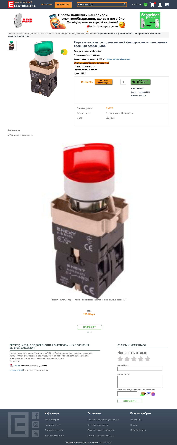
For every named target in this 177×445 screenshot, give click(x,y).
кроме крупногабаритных (118, 59)
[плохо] (127, 358)
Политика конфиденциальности (103, 419)
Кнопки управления (86, 33)
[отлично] (147, 358)
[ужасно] (120, 358)
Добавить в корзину (142, 82)
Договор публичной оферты (101, 435)
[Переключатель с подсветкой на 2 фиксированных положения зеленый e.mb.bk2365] (44, 69)
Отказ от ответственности (101, 430)
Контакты (136, 4)
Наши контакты (53, 425)
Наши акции (136, 419)
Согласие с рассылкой (98, 425)
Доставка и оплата (54, 430)
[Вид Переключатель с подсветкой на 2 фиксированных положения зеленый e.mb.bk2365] (13, 46)
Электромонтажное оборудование (58, 33)
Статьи (133, 425)
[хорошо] (141, 358)
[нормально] (134, 358)
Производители (138, 430)
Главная (11, 33)
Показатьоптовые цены (103, 82)
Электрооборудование (28, 33)
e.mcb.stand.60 (16, 370)
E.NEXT (17, 366)
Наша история (52, 419)
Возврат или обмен (54, 435)
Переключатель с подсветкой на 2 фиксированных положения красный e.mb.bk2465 (89, 300)
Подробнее (89, 327)
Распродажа (46, 4)
